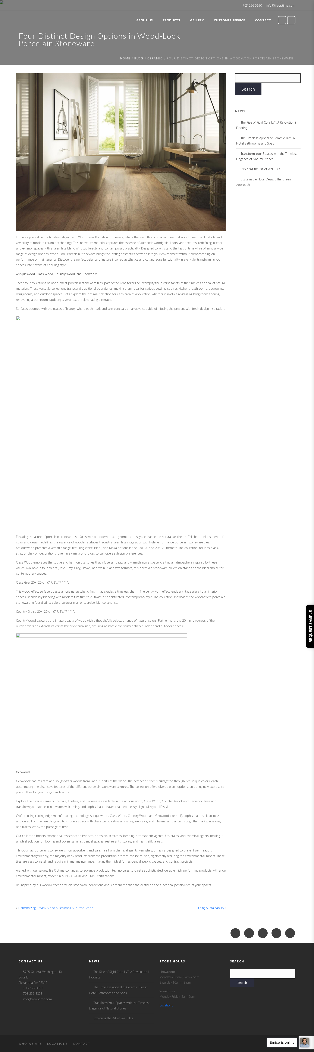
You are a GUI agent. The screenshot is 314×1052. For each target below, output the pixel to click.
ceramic (155, 58)
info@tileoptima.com (280, 5)
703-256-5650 (252, 5)
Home (125, 58)
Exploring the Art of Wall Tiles (260, 169)
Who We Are (30, 1044)
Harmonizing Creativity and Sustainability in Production (55, 908)
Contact (81, 1044)
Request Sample (311, 626)
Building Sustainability (209, 908)
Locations (166, 1005)
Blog (138, 58)
